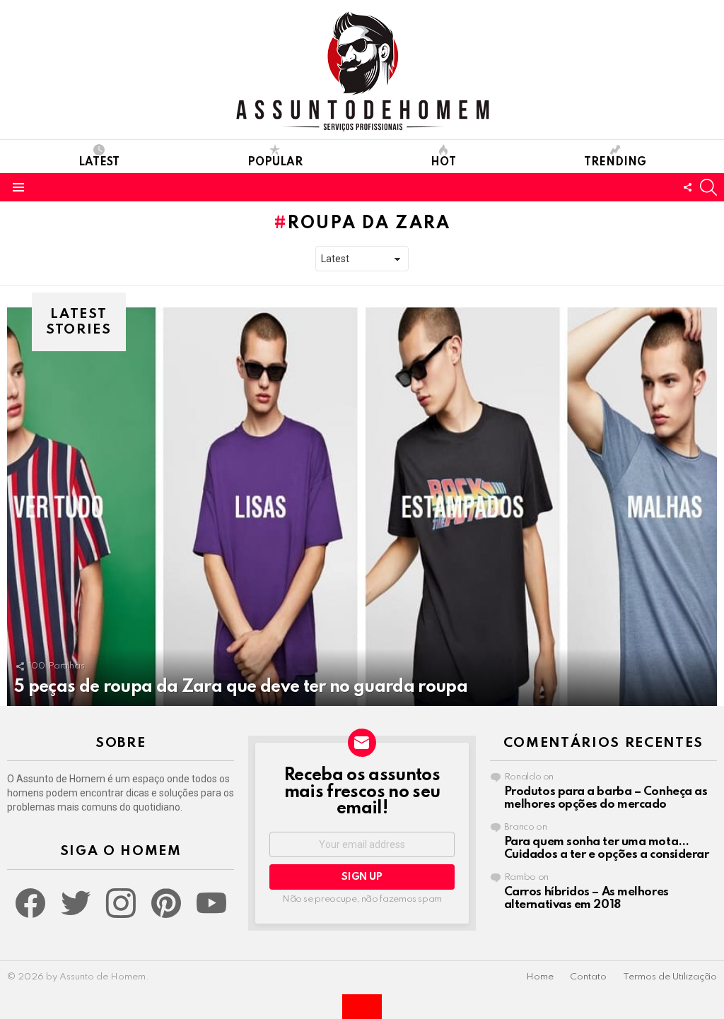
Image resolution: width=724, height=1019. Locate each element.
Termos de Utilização (670, 977)
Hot (443, 162)
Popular (275, 162)
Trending (615, 162)
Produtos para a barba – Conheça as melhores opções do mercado (606, 798)
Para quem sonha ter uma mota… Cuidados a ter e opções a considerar (606, 848)
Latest (98, 162)
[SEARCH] (708, 187)
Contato (588, 977)
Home (540, 977)
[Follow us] (687, 187)
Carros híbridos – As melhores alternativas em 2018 (586, 898)
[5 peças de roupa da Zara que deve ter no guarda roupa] (362, 506)
